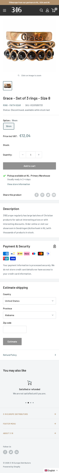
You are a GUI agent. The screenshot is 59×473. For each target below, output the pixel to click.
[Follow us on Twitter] (11, 452)
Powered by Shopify (11, 466)
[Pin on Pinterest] (42, 194)
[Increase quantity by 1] (39, 154)
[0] (53, 10)
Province (7, 308)
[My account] (47, 10)
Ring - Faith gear (12, 105)
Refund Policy (10, 355)
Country (7, 294)
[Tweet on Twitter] (48, 194)
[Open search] (41, 10)
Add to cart (29, 165)
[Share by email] (54, 194)
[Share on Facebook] (36, 194)
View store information (18, 184)
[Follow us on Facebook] (5, 452)
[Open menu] (4, 10)
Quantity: (7, 154)
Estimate (12, 341)
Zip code (7, 322)
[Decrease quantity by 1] (23, 154)
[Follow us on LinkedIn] (17, 452)
